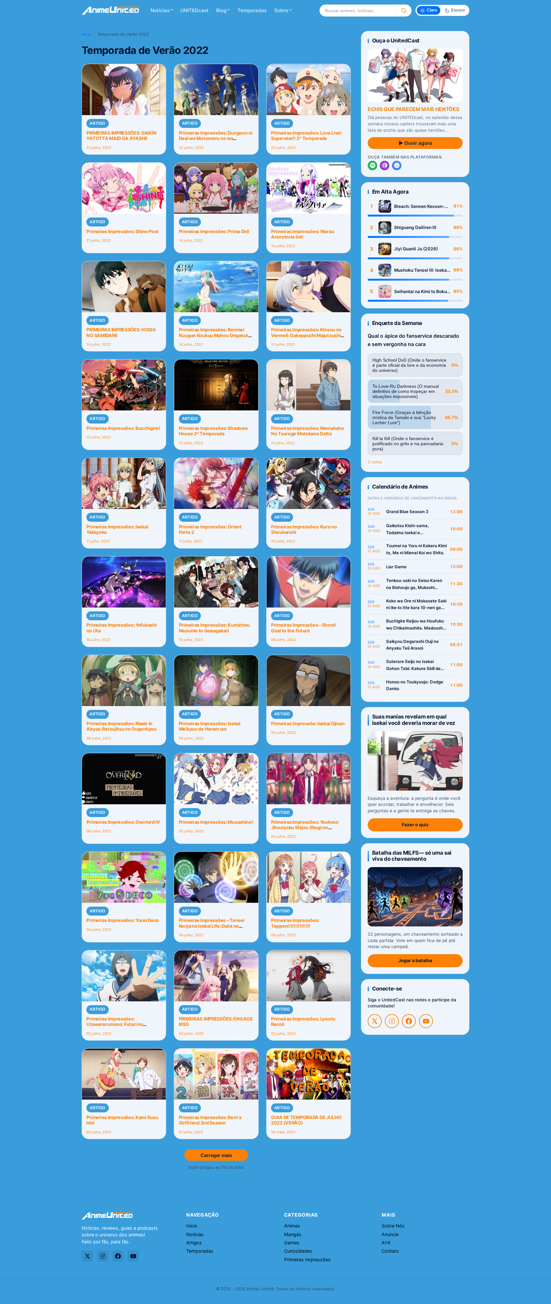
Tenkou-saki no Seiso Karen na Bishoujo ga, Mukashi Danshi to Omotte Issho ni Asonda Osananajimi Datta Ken (414, 584)
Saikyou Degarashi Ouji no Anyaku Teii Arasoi (412, 645)
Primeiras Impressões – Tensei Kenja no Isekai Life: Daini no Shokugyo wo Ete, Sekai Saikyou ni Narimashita (216, 928)
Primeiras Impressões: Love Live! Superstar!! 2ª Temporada (306, 135)
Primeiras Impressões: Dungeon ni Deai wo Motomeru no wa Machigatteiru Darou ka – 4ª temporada (216, 141)
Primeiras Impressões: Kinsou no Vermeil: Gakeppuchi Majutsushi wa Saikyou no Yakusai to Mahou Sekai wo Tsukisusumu (306, 338)
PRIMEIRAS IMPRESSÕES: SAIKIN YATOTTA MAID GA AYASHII (121, 135)
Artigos (194, 1242)
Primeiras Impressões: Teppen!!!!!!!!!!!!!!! (295, 922)
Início (87, 34)
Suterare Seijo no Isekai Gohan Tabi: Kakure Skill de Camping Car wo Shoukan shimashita (413, 665)
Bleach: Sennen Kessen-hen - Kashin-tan (419, 206)
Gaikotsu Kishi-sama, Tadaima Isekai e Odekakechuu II (407, 529)
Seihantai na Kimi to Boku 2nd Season (420, 291)
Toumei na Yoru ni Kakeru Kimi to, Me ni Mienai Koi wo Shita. (416, 549)
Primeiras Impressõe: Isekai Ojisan (307, 723)
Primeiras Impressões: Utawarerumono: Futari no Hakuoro (114, 1024)
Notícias (160, 10)
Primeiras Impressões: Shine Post (122, 231)
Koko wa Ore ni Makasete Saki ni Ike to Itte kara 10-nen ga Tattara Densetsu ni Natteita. (416, 604)
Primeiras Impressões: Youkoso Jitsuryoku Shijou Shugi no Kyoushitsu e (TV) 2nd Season (305, 827)
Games (291, 1242)
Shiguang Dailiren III (415, 227)
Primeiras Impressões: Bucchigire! (123, 428)
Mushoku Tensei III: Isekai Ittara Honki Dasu (421, 270)
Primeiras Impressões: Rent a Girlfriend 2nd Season (210, 1120)
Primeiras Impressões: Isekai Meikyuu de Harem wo (209, 726)
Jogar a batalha (415, 960)
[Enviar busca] (404, 10)
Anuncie (390, 1234)
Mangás (292, 1234)
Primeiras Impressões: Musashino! (216, 822)
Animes (292, 1225)
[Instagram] (392, 1021)
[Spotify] (372, 165)
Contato (390, 1251)
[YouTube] (426, 1021)
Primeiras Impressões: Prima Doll (214, 231)
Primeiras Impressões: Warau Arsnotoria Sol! (302, 234)
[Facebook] (409, 1021)
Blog (221, 10)
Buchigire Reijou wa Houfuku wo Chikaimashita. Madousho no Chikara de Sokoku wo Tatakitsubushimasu (415, 624)
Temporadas (252, 10)
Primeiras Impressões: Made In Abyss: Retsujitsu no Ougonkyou (121, 726)
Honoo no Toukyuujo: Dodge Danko (414, 685)
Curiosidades (298, 1251)
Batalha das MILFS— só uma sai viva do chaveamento (412, 856)
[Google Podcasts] (396, 165)
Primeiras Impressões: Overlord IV (123, 822)
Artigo (97, 123)
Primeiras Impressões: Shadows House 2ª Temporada (213, 430)
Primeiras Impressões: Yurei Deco (122, 920)
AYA (386, 1242)
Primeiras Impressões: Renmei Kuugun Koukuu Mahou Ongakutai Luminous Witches (215, 335)
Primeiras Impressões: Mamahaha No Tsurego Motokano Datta (307, 430)
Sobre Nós (393, 1225)
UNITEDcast (194, 10)
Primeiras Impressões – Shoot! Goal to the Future (303, 627)
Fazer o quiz (415, 824)
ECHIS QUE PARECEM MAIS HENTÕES (413, 109)
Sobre (281, 10)
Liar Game (396, 566)
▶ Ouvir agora (415, 143)
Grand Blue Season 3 (407, 511)
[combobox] (358, 10)
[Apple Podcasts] (384, 165)
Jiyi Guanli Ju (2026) (416, 248)
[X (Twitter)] (375, 1021)
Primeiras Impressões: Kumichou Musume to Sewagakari (214, 627)
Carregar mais (216, 1155)
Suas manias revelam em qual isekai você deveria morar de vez (413, 719)
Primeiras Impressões (307, 1259)
